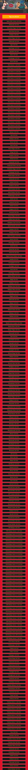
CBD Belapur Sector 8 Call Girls (14, 628)
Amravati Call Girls (14, 212)
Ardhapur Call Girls (14, 232)
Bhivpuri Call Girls (14, 417)
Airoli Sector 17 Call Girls (14, 91)
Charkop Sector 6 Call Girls (14, 718)
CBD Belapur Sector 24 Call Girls (14, 584)
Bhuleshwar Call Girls (14, 447)
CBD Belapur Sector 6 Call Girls (14, 621)
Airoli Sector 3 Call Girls (14, 108)
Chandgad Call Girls (14, 671)
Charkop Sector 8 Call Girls (14, 725)
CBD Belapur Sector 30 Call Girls (14, 608)
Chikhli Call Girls (14, 755)
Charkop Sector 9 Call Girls (14, 728)
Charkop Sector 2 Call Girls (14, 705)
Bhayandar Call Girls (14, 403)
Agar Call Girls (14, 44)
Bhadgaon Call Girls (14, 366)
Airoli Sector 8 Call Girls (14, 125)
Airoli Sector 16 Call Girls (14, 88)
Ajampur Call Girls (14, 132)
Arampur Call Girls (14, 229)
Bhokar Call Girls (14, 433)
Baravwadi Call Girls (14, 333)
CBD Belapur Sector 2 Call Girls (14, 567)
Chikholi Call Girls (14, 759)
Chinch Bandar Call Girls (14, 769)
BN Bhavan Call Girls (14, 464)
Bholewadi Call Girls (14, 440)
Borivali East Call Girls (14, 487)
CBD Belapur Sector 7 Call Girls (14, 624)
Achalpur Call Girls (14, 34)
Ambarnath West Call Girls (14, 165)
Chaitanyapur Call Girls (14, 645)
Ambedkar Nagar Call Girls (14, 168)
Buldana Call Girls (14, 510)
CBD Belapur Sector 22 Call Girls (14, 578)
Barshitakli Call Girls (14, 339)
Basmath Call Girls (14, 343)
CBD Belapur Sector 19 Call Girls (14, 564)
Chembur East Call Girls (14, 742)
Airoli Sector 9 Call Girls (14, 128)
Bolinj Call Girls (14, 477)
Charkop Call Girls (14, 698)
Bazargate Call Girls (14, 349)
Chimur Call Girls (14, 765)
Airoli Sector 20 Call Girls (14, 105)
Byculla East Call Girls (14, 517)
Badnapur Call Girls (14, 292)
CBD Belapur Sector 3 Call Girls (14, 604)
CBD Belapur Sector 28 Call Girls (14, 598)
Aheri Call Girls (14, 54)
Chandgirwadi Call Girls (14, 675)
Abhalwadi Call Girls (14, 24)
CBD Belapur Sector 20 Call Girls (14, 571)
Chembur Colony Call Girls (14, 738)
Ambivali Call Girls (14, 202)
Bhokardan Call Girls (14, 437)
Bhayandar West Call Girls (14, 410)
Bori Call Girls (14, 480)
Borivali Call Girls (14, 484)
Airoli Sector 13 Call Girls (14, 78)
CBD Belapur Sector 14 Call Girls (14, 547)
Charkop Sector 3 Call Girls (14, 708)
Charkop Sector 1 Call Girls (14, 702)
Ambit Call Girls (14, 199)
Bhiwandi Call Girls (14, 420)
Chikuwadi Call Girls (14, 762)
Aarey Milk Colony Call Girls (14, 21)
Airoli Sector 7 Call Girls (14, 122)
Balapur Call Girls (14, 303)
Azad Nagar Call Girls (14, 272)
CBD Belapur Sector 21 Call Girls (14, 574)
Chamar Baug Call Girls (14, 658)
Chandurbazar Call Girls (14, 688)
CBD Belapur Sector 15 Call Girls (14, 551)
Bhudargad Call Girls (14, 443)
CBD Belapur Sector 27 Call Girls (14, 594)
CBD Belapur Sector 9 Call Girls (14, 638)
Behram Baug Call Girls (14, 353)
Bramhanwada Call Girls (14, 504)
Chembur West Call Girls (14, 745)
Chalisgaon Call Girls (14, 655)
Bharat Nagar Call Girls (14, 396)
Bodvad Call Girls (14, 467)
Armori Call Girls (14, 239)
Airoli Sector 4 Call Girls (14, 111)
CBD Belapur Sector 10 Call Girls (14, 534)
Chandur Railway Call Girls (14, 685)
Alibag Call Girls (14, 152)
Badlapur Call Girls (14, 282)
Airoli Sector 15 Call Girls (14, 85)
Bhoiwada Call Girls (14, 427)
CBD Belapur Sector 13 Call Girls (14, 544)
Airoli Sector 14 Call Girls (14, 81)
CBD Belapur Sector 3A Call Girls (14, 611)
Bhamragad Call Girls (14, 376)
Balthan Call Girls (14, 316)
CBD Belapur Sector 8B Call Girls (14, 634)
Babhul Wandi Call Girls (14, 276)
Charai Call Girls (14, 695)
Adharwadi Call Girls (14, 41)
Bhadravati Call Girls (14, 370)
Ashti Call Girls (14, 246)
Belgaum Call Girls (14, 360)
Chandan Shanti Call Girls (14, 668)
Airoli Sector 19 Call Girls (14, 98)
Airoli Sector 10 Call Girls (14, 68)
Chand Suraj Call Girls (14, 665)
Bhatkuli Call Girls (14, 400)
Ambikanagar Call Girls (14, 195)
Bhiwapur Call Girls (14, 423)
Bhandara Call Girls (14, 380)
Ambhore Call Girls (14, 185)
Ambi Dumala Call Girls (14, 189)
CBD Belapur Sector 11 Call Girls (14, 537)
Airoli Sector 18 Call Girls (14, 95)
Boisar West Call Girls (14, 474)
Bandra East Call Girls (14, 319)
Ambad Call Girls (14, 158)
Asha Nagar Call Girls (14, 242)
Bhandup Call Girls (14, 386)
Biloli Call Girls (14, 457)
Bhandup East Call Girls (14, 390)
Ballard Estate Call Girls (14, 309)
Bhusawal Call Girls (14, 450)
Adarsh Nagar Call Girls (14, 38)
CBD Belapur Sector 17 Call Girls (14, 557)
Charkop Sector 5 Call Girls (14, 715)
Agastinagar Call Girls (14, 48)
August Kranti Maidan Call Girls (14, 256)
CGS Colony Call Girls (14, 641)
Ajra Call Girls (14, 135)
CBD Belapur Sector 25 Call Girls (14, 588)
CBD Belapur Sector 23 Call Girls (14, 581)
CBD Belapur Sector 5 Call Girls (14, 618)
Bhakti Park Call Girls (14, 373)
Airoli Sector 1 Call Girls (14, 65)
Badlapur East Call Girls (14, 286)
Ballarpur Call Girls (14, 313)
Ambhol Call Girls (14, 182)
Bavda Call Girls (14, 346)
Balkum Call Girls (14, 306)
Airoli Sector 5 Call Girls (14, 115)
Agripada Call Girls (14, 51)
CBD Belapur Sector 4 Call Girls (14, 614)
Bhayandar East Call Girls (14, 407)
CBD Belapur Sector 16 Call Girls (14, 554)
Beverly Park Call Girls (14, 363)
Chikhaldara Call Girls (14, 752)
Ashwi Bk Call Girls (14, 249)
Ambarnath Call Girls (14, 162)
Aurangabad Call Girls (14, 262)
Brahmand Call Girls (14, 497)
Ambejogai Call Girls (14, 172)
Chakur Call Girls (14, 651)
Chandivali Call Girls (14, 678)
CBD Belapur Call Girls (14, 527)
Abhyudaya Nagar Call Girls (14, 28)
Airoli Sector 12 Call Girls (14, 75)
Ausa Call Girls (14, 269)
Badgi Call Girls (14, 279)
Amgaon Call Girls (14, 209)
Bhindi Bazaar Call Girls (14, 413)
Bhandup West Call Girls (14, 393)
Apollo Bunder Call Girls (14, 225)
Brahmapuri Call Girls (14, 500)
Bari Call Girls (14, 336)
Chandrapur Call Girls (14, 681)
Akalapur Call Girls (14, 138)
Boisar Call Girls (14, 470)
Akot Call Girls (14, 145)
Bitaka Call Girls (14, 460)
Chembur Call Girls (14, 735)
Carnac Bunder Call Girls (14, 524)
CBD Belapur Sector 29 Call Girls (14, 601)
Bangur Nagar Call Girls (14, 329)
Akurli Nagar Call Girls (14, 148)
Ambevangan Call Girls (14, 175)
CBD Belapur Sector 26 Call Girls (14, 591)
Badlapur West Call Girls (14, 289)
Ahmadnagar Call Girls (14, 58)
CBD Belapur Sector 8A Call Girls (14, 631)
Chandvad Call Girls (14, 691)
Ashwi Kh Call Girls (14, 252)
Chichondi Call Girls (14, 749)
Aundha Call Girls (14, 259)
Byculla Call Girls (14, 514)
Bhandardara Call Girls (14, 383)
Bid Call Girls (14, 453)
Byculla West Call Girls (14, 521)
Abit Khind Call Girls (14, 31)
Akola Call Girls (14, 142)
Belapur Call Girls (14, 356)
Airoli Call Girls (14, 61)
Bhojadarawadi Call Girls (14, 430)
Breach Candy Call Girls (14, 507)
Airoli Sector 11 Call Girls (14, 71)
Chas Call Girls (14, 732)
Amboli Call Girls (14, 205)
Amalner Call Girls (14, 155)
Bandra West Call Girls (14, 326)
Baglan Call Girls (14, 296)
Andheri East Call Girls (14, 219)
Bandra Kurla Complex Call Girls (14, 323)
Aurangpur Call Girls (14, 266)
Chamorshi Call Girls (14, 661)
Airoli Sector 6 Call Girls (14, 118)
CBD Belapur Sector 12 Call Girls (14, 541)
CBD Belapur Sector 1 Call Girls (14, 531)
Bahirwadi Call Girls (14, 299)
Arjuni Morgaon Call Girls (14, 236)
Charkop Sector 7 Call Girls (14, 722)
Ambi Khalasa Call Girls (14, 192)
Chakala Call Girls (14, 648)
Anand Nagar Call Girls (14, 215)
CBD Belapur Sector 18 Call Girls (14, 561)
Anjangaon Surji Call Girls (14, 222)
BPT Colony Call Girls (14, 494)
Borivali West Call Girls (14, 490)
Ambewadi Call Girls (14, 179)
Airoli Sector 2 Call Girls (14, 101)
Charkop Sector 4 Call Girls (14, 712)
